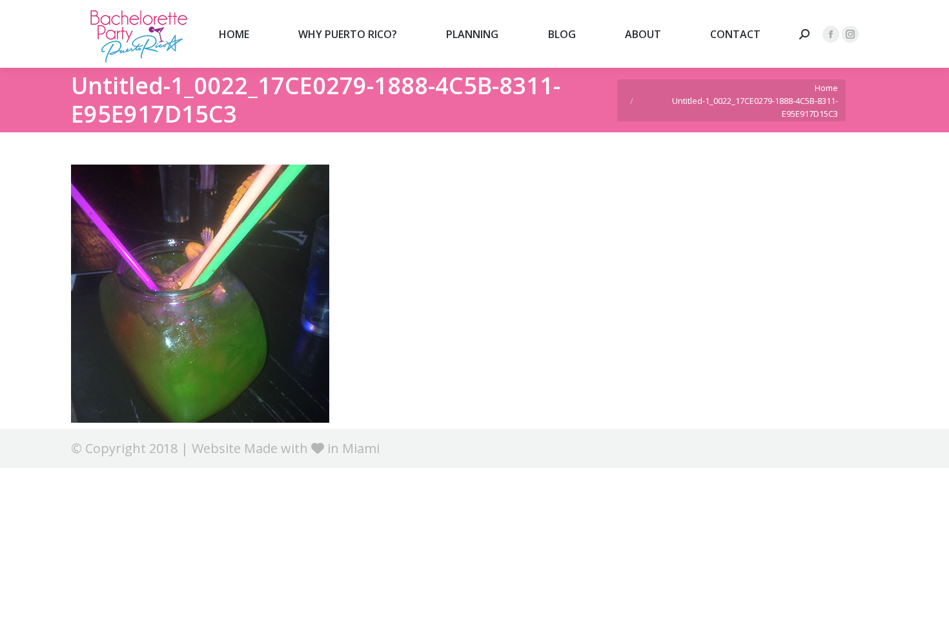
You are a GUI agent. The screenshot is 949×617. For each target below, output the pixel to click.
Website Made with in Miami (286, 448)
